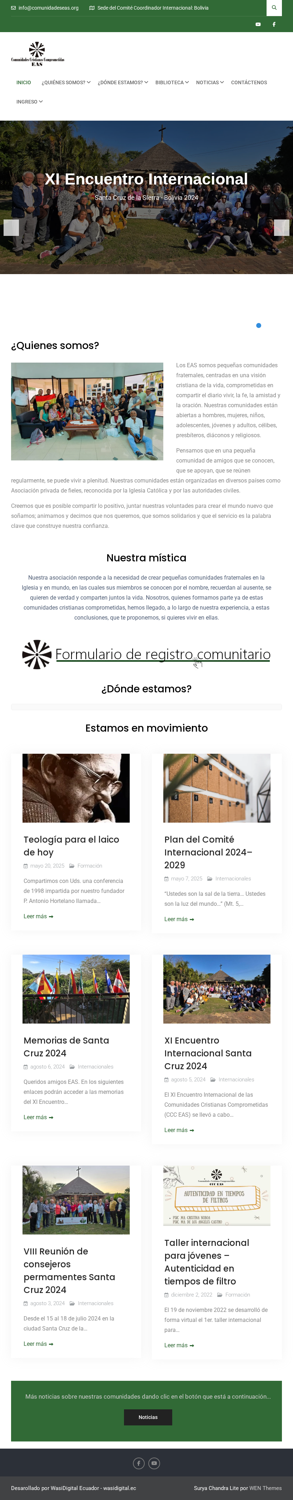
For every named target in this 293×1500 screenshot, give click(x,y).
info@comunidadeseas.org (49, 8)
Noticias (207, 82)
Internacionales (233, 878)
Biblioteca (169, 82)
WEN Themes (265, 1488)
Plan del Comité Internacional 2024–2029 (208, 852)
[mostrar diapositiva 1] (258, 325)
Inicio (23, 82)
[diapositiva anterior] (11, 227)
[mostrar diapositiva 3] (278, 325)
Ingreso (27, 102)
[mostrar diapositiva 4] (288, 325)
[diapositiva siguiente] (281, 227)
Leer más (35, 916)
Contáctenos (249, 82)
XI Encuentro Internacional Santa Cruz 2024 (208, 1053)
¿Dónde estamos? (120, 82)
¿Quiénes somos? (63, 82)
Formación (90, 866)
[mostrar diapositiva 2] (268, 325)
